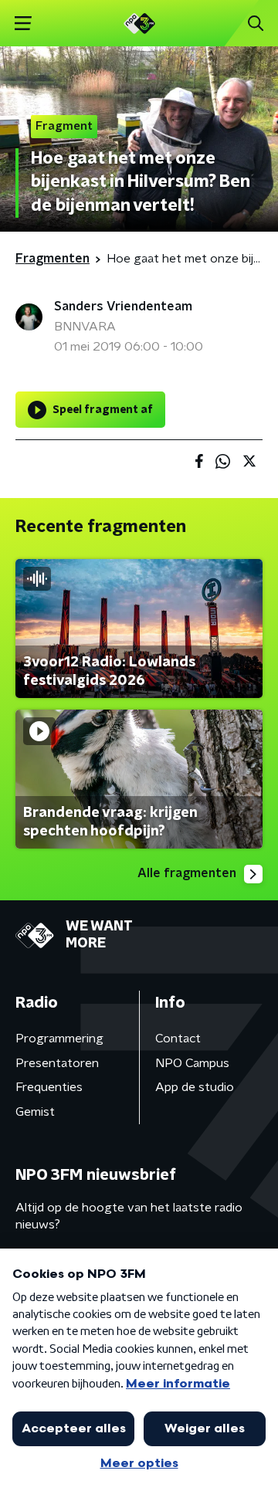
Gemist (35, 1112)
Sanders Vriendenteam (123, 306)
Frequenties (49, 1087)
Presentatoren (57, 1063)
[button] (23, 23)
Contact (178, 1038)
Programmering (59, 1038)
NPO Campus (192, 1063)
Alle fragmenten (186, 873)
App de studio (194, 1087)
